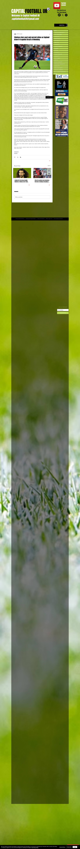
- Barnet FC (56, 42)
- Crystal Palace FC (58, 46)
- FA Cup (56, 50)
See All (49, 165)
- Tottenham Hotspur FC (59, 64)
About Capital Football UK (59, 71)
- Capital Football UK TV (59, 32)
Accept (75, 847)
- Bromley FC (57, 40)
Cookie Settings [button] (62, 847)
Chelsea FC (16, 151)
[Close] (78, 847)
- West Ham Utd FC (58, 68)
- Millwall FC (57, 56)
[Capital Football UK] (56, 5)
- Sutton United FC (58, 62)
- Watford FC (57, 66)
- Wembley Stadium (58, 69)
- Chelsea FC (57, 44)
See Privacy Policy (35, 847)
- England (56, 48)
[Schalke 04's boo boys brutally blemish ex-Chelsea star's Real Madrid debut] (22, 173)
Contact (55, 73)
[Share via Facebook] (14, 157)
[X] (62, 15)
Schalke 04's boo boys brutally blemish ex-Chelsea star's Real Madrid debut (21, 181)
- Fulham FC (56, 52)
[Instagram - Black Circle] (66, 15)
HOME (55, 30)
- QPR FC (56, 60)
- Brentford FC (57, 38)
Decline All (69, 847)
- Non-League (57, 58)
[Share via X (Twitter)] (17, 157)
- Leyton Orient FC (58, 54)
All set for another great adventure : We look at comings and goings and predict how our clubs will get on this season (42, 181)
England (15, 153)
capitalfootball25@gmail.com (25, 19)
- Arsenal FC (57, 36)
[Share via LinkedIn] (20, 157)
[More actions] (49, 34)
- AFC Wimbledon (58, 34)
